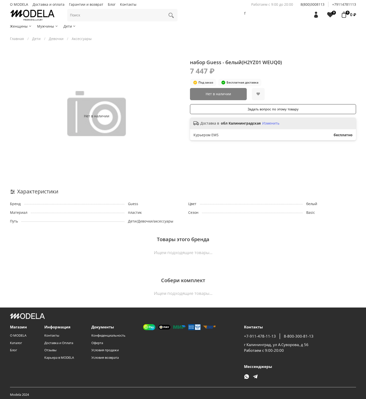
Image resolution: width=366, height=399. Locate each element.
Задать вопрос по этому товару (273, 109)
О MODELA (19, 4)
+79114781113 (344, 4)
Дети (67, 26)
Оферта (97, 343)
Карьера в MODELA (59, 357)
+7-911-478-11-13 (260, 336)
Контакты (128, 4)
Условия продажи (105, 350)
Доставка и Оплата (58, 343)
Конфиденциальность (108, 335)
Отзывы (50, 350)
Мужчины (45, 26)
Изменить (270, 123)
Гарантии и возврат (86, 4)
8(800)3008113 (312, 4)
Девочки (56, 38)
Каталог (16, 343)
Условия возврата (105, 357)
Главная (17, 38)
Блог (112, 4)
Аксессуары (82, 38)
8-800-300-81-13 (298, 336)
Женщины (19, 26)
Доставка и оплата (48, 4)
